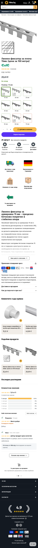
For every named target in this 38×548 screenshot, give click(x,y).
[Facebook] (17, 525)
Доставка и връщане (9, 286)
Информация (6, 492)
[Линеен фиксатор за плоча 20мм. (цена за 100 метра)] (12, 353)
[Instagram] (20, 525)
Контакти (5, 497)
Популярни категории (9, 486)
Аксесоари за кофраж (14, 15)
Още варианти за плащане (19, 134)
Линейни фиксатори (29, 15)
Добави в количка (26, 129)
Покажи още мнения (18, 455)
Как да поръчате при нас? (11, 290)
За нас (4, 481)
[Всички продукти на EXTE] (5, 65)
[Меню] (3, 2)
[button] (26, 518)
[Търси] (35, 7)
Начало (3, 15)
